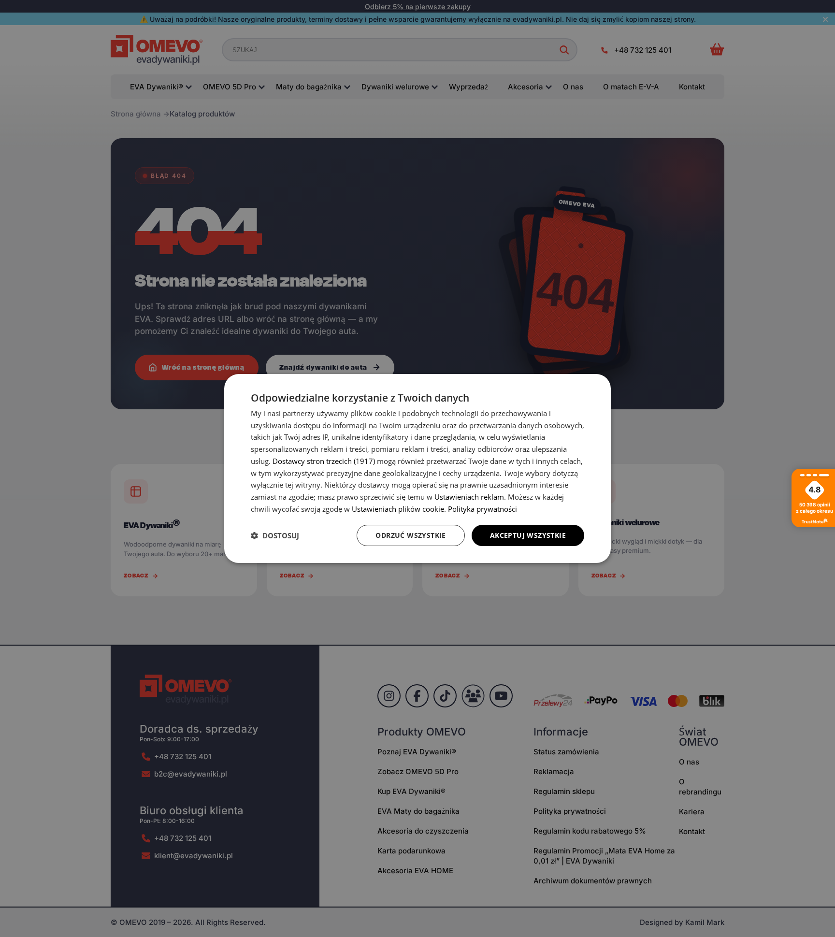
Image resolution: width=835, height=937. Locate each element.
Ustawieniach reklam (469, 497)
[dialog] (417, 468)
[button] (275, 535)
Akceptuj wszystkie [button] (528, 535)
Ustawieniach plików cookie (398, 509)
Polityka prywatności (482, 509)
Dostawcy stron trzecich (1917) (324, 461)
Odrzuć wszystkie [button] (410, 535)
